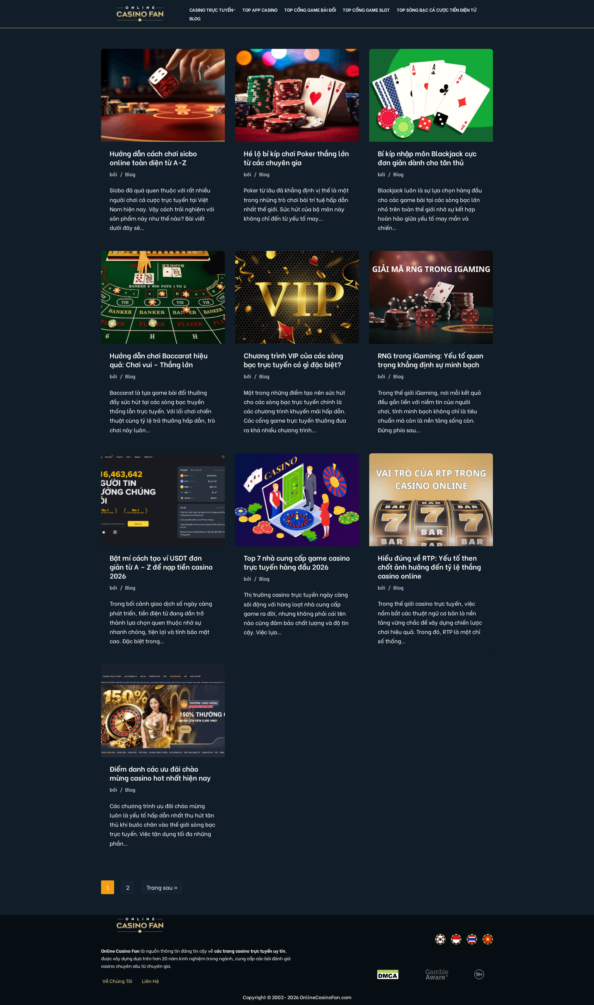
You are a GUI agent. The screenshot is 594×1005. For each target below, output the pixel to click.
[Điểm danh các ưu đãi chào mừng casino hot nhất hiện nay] (163, 710)
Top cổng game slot (366, 10)
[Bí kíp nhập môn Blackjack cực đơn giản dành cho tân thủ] (431, 95)
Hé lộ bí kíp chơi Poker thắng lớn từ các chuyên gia (296, 157)
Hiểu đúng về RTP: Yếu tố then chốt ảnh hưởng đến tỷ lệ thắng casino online (429, 566)
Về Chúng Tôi (117, 980)
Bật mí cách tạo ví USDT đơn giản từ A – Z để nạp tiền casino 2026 (161, 566)
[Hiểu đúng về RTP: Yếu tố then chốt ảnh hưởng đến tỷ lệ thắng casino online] (431, 499)
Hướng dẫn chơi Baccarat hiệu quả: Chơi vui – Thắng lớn (159, 359)
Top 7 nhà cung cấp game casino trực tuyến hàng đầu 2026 (297, 561)
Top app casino (259, 10)
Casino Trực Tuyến (211, 10)
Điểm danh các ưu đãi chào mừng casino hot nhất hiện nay (160, 772)
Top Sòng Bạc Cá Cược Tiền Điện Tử (436, 10)
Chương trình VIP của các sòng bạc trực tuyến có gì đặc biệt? (293, 359)
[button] (234, 10)
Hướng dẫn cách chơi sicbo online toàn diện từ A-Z (153, 157)
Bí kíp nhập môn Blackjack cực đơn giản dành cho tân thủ (427, 157)
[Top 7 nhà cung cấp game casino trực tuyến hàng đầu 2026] (297, 499)
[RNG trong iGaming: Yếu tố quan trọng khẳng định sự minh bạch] (431, 297)
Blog (194, 18)
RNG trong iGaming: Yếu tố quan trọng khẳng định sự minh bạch (430, 359)
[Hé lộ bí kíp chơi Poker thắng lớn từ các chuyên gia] (297, 95)
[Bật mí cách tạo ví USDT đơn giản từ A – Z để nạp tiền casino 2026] (163, 499)
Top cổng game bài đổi (310, 10)
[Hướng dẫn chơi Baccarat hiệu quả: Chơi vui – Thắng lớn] (163, 297)
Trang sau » (161, 887)
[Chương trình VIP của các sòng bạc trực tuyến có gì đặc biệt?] (297, 297)
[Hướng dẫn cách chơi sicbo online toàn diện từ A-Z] (163, 95)
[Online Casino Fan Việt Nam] (140, 14)
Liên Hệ (150, 980)
